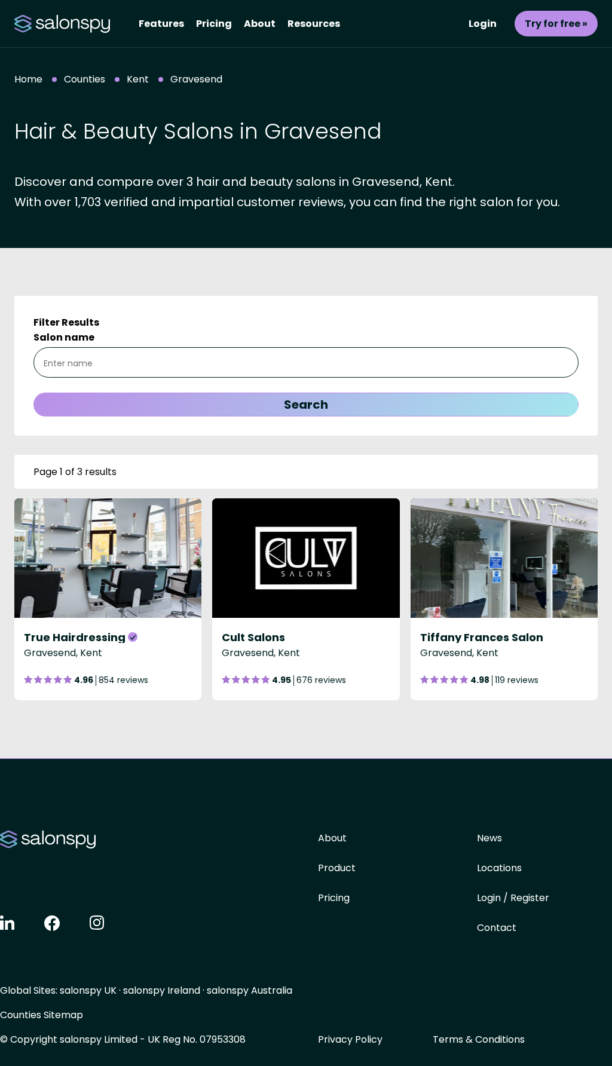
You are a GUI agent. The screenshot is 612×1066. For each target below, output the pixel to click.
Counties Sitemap (41, 1015)
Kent (138, 79)
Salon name (63, 337)
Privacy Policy (350, 1039)
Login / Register (513, 898)
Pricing (214, 23)
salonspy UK (88, 990)
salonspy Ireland (161, 990)
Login (483, 23)
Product (337, 868)
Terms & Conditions (479, 1039)
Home (28, 79)
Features (161, 23)
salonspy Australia (249, 990)
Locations (499, 868)
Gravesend (196, 79)
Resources (313, 23)
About (260, 23)
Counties (84, 79)
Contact (496, 928)
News (489, 838)
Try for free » (556, 23)
